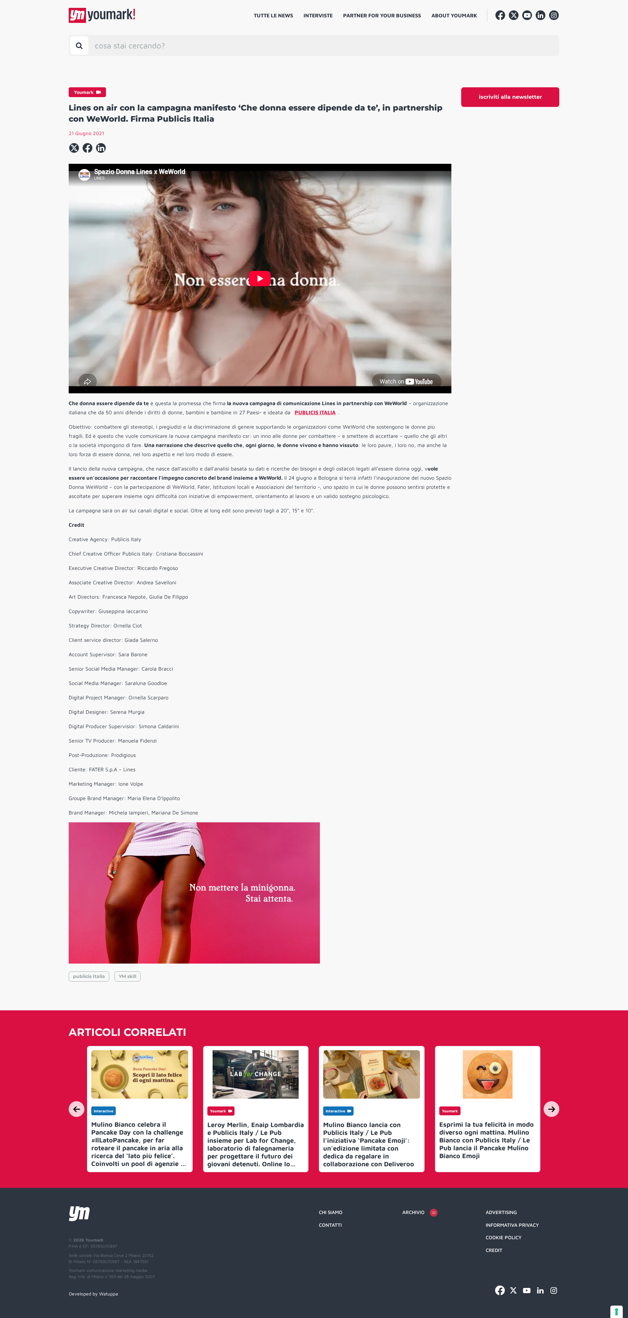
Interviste (318, 15)
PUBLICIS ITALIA (315, 412)
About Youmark (454, 15)
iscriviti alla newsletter (510, 97)
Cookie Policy (504, 1237)
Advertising (501, 1212)
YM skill (127, 976)
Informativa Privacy (512, 1225)
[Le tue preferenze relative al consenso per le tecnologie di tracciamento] (616, 1312)
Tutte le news (273, 15)
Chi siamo (330, 1212)
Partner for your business (382, 15)
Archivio (413, 1212)
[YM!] (102, 15)
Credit (494, 1250)
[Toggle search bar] (79, 45)
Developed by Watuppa (93, 1293)
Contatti (330, 1225)
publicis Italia (89, 976)
